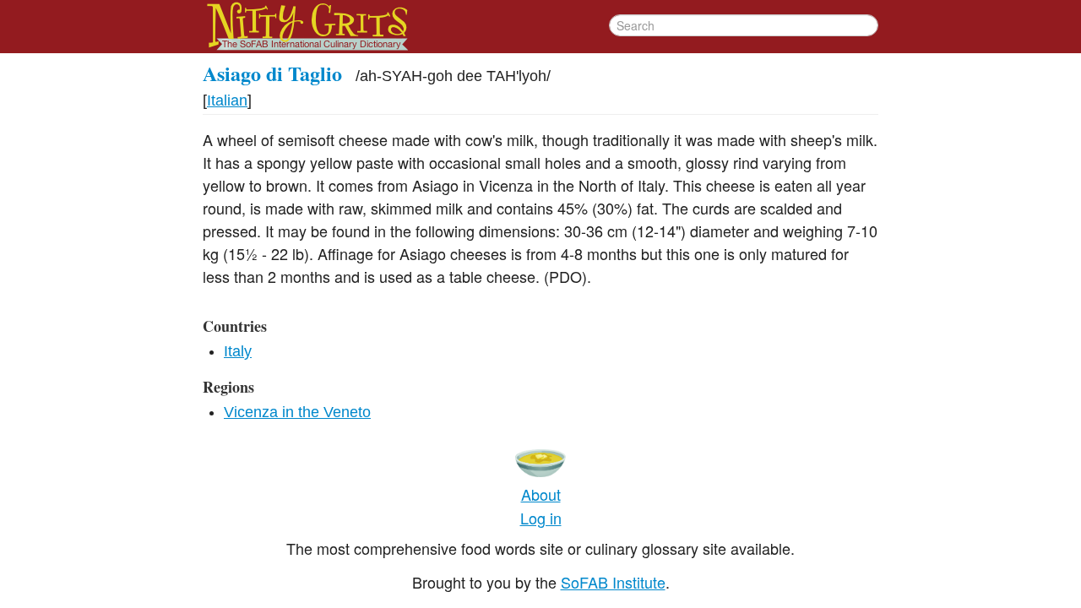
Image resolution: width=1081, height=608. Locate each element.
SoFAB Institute (613, 582)
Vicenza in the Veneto (297, 412)
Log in (541, 518)
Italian (227, 100)
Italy (238, 351)
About (541, 494)
